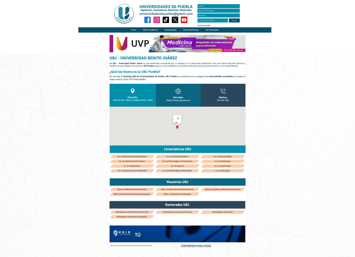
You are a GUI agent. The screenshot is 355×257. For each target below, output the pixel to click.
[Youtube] (184, 20)
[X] (175, 20)
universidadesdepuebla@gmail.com (166, 14)
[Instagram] (157, 20)
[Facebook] (147, 20)
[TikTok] (166, 20)
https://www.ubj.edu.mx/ (178, 100)
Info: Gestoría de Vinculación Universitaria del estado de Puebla (131, 245)
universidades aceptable (220, 76)
